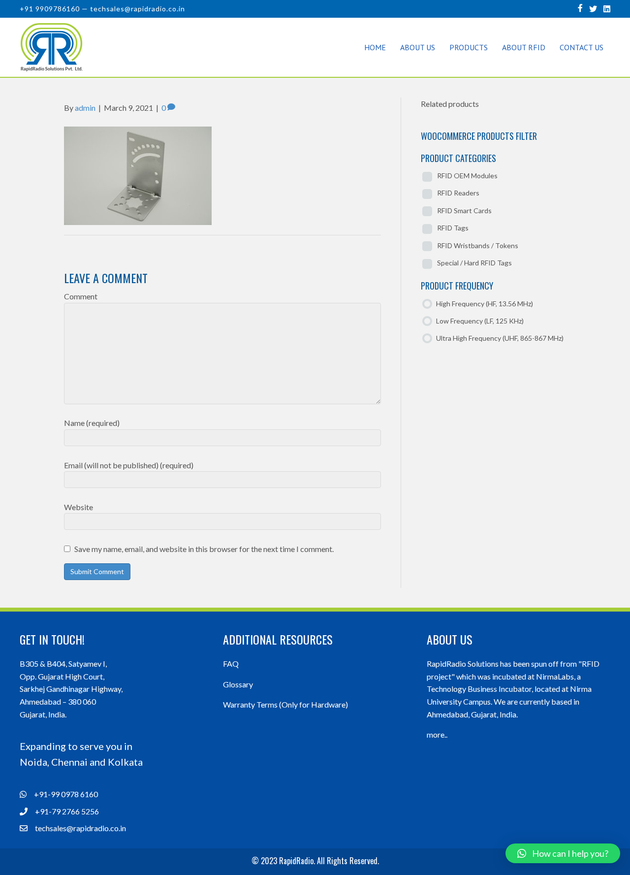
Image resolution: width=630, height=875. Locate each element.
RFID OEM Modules (467, 175)
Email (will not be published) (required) (128, 465)
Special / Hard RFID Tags (474, 263)
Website (78, 507)
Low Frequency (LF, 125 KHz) (480, 321)
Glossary (238, 684)
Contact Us (581, 47)
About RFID (523, 47)
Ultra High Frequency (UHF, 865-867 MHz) (500, 338)
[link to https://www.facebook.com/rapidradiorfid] (580, 7)
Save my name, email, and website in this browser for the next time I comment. (204, 548)
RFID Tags (453, 228)
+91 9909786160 (50, 8)
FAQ (231, 663)
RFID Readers (458, 193)
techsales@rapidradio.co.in (137, 8)
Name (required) (92, 422)
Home (375, 47)
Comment (80, 296)
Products (468, 47)
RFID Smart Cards (464, 210)
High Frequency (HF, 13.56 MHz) (484, 303)
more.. (437, 734)
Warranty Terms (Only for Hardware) (285, 704)
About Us (417, 47)
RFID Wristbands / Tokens (477, 245)
